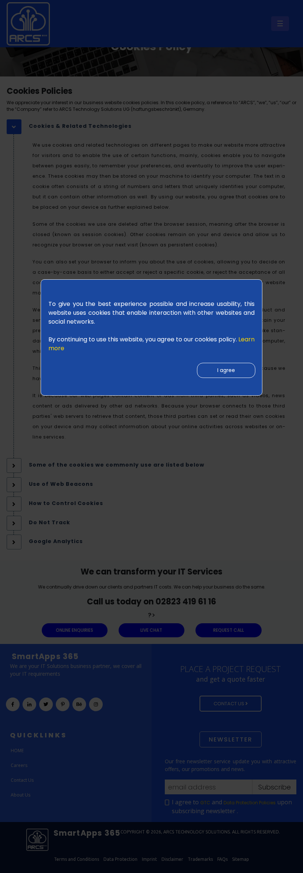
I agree (226, 370)
